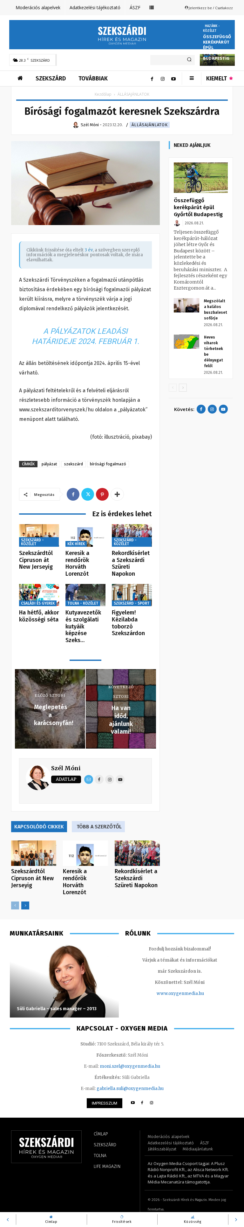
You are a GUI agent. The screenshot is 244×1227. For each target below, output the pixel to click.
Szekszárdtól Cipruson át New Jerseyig (36, 560)
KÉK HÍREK (76, 544)
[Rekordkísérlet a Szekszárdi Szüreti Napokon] (132, 535)
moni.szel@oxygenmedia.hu (130, 1066)
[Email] (88, 779)
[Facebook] (152, 78)
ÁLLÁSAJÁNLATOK (150, 124)
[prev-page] (15, 905)
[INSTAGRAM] (151, 1103)
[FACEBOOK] (142, 1103)
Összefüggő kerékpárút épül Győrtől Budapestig (198, 207)
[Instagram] (163, 78)
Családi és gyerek (38, 603)
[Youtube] (173, 78)
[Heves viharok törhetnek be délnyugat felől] (186, 341)
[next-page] (25, 905)
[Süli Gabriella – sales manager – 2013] (64, 981)
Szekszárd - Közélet (32, 542)
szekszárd (73, 464)
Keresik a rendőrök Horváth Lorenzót (77, 563)
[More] (117, 494)
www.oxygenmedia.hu (180, 993)
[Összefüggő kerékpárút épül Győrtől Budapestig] (201, 177)
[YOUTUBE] (132, 1103)
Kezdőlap (103, 94)
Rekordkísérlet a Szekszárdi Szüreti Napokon (131, 563)
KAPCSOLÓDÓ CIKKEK (39, 827)
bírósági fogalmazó (108, 464)
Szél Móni (66, 768)
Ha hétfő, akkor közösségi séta (39, 616)
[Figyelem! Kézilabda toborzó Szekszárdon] (132, 595)
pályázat (49, 464)
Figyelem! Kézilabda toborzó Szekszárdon (128, 623)
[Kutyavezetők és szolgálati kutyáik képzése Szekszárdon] (85, 595)
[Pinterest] (102, 494)
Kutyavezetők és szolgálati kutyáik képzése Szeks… (83, 626)
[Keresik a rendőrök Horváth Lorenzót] (85, 535)
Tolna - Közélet (82, 603)
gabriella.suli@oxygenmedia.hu (130, 1088)
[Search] (189, 60)
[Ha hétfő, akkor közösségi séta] (39, 595)
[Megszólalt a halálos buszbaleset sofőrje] (186, 305)
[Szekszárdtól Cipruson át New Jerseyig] (39, 535)
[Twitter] (87, 494)
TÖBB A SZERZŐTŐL (99, 827)
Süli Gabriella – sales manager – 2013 (57, 1008)
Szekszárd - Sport (131, 603)
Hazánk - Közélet (211, 28)
